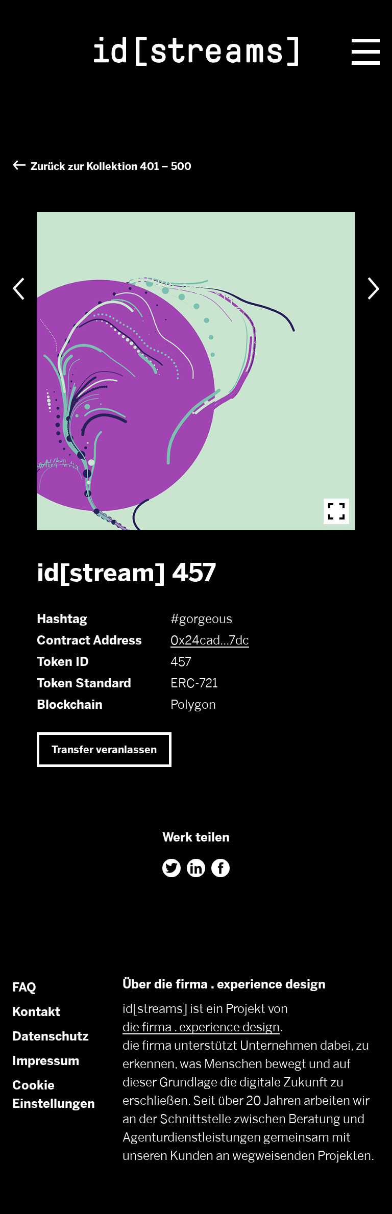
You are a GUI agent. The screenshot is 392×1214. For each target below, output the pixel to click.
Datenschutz (50, 1036)
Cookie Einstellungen (53, 1094)
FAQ (24, 987)
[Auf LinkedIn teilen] (196, 868)
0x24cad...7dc (209, 640)
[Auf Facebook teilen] (220, 868)
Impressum (45, 1060)
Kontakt (36, 1011)
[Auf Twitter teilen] (171, 868)
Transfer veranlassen (104, 750)
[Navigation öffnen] (366, 52)
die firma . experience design (201, 1027)
